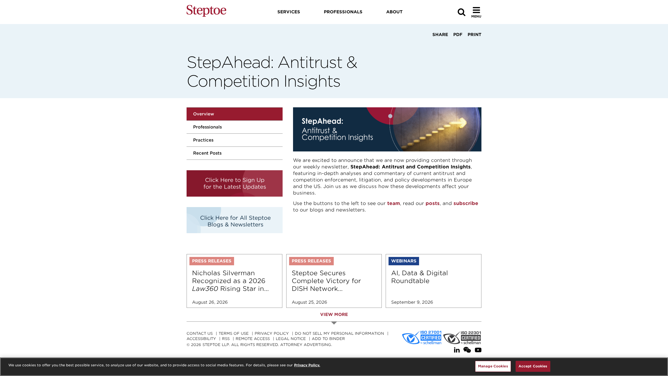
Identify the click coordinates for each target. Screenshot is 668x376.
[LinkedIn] (457, 350)
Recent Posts (207, 153)
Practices (203, 140)
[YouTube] (478, 350)
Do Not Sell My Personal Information (339, 333)
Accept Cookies (532, 366)
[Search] (462, 12)
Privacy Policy (272, 333)
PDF (457, 34)
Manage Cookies (493, 366)
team (393, 203)
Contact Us (200, 333)
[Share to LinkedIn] (438, 44)
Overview (203, 113)
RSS (226, 339)
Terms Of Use (234, 333)
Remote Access (253, 339)
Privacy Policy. (307, 365)
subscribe (466, 203)
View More (334, 314)
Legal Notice (291, 339)
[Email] (456, 44)
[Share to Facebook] (423, 44)
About (394, 11)
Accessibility (201, 339)
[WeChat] (467, 350)
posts (433, 203)
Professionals (207, 127)
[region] (334, 366)
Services (288, 11)
